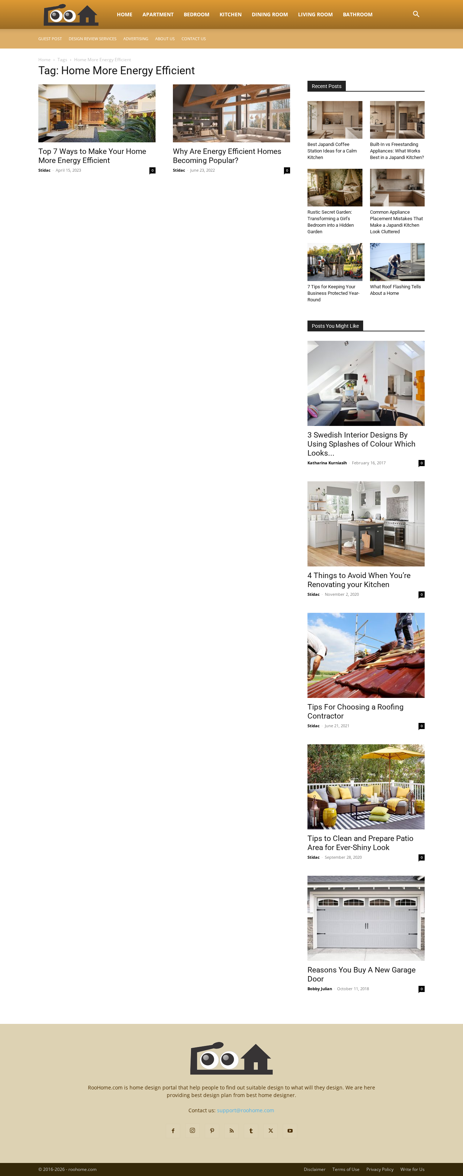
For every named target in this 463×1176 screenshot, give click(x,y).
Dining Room (270, 14)
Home (124, 14)
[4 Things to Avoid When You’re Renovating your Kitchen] (366, 523)
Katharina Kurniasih (327, 462)
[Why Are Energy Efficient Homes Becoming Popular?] (231, 113)
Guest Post (50, 38)
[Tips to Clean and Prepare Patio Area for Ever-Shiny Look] (366, 786)
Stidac (44, 170)
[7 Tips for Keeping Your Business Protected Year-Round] (334, 262)
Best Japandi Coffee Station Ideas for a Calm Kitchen (332, 151)
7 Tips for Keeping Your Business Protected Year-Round (333, 293)
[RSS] (231, 1131)
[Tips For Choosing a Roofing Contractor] (366, 655)
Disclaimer (315, 1169)
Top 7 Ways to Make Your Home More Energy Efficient (92, 156)
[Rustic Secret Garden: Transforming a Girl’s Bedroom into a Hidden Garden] (334, 187)
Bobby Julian (319, 988)
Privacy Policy (380, 1169)
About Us (165, 38)
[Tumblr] (251, 1131)
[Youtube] (290, 1131)
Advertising (135, 38)
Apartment (158, 14)
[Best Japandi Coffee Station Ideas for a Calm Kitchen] (334, 120)
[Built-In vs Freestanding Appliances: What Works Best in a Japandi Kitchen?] (397, 120)
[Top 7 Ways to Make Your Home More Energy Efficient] (97, 113)
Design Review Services (92, 38)
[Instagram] (192, 1130)
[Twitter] (270, 1131)
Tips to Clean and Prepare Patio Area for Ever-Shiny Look (360, 843)
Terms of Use (346, 1169)
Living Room (315, 14)
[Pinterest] (212, 1131)
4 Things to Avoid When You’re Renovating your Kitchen (359, 580)
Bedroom (196, 14)
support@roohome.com (245, 1110)
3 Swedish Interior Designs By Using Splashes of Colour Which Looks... (361, 444)
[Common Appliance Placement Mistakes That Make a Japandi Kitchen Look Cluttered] (397, 187)
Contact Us (194, 38)
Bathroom (358, 14)
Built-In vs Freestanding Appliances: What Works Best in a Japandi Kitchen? (397, 151)
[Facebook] (173, 1131)
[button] (416, 15)
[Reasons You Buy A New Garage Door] (366, 918)
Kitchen (231, 14)
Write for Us (412, 1169)
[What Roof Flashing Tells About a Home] (397, 262)
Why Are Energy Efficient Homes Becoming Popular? (227, 156)
